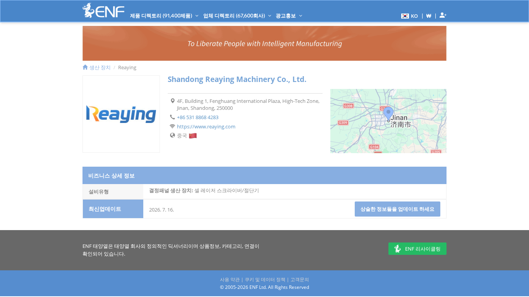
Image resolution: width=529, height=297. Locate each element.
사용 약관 (230, 279)
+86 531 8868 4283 (197, 117)
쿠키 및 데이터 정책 (265, 279)
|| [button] (429, 15)
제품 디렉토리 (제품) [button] (161, 15)
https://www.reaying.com (206, 126)
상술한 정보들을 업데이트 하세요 (398, 208)
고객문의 (299, 279)
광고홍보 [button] (286, 15)
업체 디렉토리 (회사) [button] (234, 15)
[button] (408, 15)
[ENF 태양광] (103, 10)
